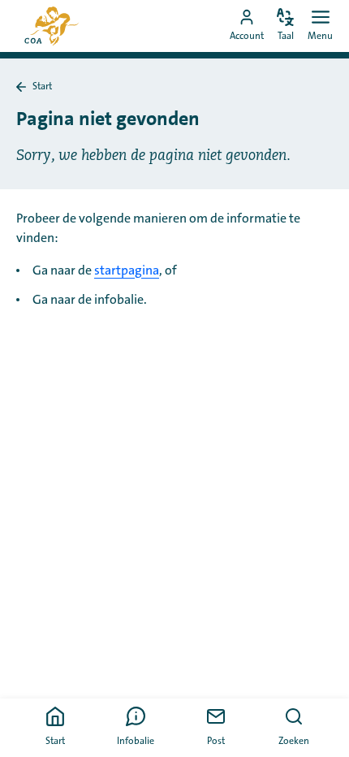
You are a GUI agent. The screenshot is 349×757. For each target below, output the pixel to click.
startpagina (126, 270)
